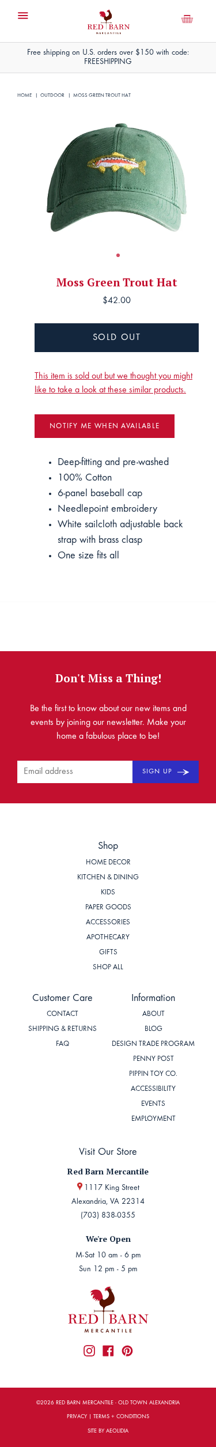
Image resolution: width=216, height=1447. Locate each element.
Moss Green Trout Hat (102, 95)
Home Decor (108, 863)
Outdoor (52, 95)
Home (24, 95)
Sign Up (158, 771)
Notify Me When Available (105, 426)
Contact (62, 1014)
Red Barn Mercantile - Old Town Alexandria (118, 1403)
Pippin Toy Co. (153, 1074)
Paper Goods (108, 908)
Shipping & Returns (62, 1029)
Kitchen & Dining (108, 878)
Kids (108, 893)
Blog (153, 1029)
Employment (153, 1119)
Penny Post (153, 1059)
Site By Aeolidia (108, 1431)
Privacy (77, 1417)
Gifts (108, 953)
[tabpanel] (117, 177)
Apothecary (108, 938)
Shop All (108, 968)
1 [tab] (118, 255)
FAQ (62, 1044)
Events (153, 1104)
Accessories (108, 923)
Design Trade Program (153, 1044)
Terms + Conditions (121, 1417)
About (153, 1014)
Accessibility (153, 1089)
